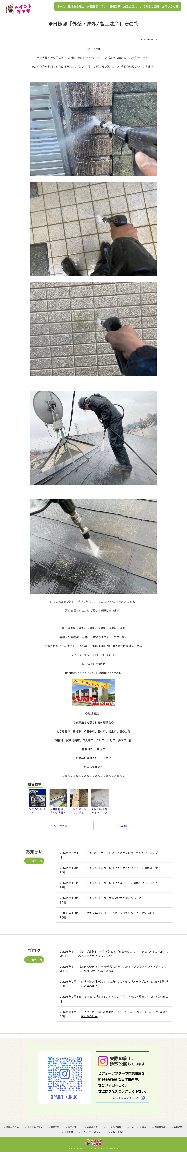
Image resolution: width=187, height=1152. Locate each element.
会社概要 (178, 1127)
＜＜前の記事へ (60, 825)
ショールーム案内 (138, 1127)
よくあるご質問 (149, 6)
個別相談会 (160, 1127)
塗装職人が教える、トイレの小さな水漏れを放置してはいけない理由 (126, 996)
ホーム (61, 6)
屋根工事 (115, 6)
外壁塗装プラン (97, 6)
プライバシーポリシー (92, 1132)
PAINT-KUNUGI (88, 1148)
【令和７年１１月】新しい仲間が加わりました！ (114, 897)
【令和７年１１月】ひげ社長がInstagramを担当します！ (121, 882)
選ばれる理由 (76, 6)
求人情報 (68, 1132)
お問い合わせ (170, 6)
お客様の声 (92, 1127)
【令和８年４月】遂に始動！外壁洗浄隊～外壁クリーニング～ (122, 852)
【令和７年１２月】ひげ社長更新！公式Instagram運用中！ (122, 867)
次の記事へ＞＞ (126, 825)
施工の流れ (130, 6)
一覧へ (33, 861)
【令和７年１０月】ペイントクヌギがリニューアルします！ (120, 913)
